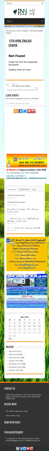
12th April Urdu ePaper (16, 202)
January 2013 (14, 361)
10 (20, 326)
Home (18, 31)
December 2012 (15, 364)
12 (29, 326)
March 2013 (13, 354)
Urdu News (12, 189)
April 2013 (13, 351)
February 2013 (14, 358)
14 (39, 326)
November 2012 (15, 367)
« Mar (9, 339)
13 (34, 326)
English (25, 31)
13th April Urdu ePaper (20, 85)
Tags (34, 189)
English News (24, 189)
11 (24, 326)
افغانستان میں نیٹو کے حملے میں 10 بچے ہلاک (23, 228)
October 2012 (14, 370)
